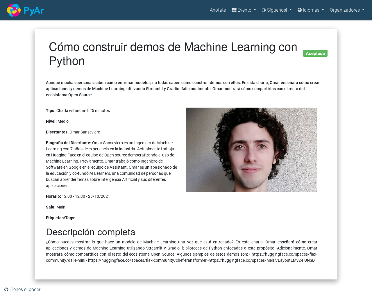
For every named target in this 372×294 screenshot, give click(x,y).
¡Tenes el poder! (25, 289)
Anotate (218, 10)
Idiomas (312, 10)
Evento (244, 10)
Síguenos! (277, 10)
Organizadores (345, 10)
